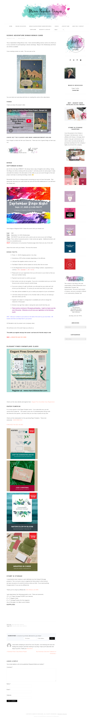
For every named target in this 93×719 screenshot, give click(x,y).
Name (9, 684)
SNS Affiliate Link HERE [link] (32, 589)
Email (8, 689)
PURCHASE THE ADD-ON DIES (15, 424)
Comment (10, 667)
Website (9, 695)
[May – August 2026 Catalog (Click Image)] (75, 120)
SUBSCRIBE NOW (17, 420)
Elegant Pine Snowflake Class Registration (43, 402)
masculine (14, 625)
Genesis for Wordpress (40, 716)
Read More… (30, 648)
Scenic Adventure (20, 624)
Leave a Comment (21, 38)
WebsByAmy (56, 716)
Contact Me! (75, 90)
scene (18, 625)
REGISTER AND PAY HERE (19, 337)
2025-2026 (14, 624)
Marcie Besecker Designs (46, 11)
